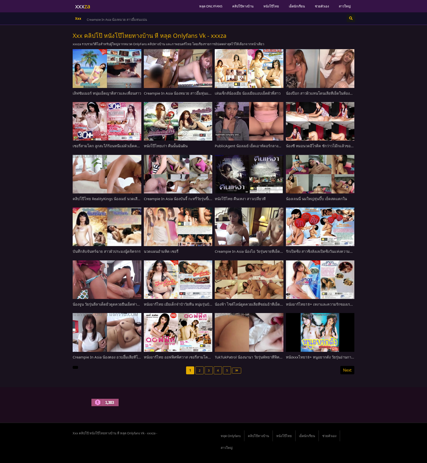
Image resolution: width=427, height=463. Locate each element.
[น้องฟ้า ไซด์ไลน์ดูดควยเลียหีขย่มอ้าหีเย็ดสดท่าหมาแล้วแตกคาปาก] (249, 279)
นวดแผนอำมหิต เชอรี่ (161, 251)
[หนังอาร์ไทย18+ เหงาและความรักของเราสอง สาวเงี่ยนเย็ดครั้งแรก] (320, 279)
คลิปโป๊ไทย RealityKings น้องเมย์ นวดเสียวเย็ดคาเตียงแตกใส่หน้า (125, 198)
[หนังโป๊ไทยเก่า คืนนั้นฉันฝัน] (178, 121)
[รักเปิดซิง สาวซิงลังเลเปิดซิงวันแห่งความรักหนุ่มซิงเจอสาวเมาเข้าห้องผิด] (320, 227)
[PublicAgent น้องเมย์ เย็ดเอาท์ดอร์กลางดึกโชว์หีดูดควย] (249, 121)
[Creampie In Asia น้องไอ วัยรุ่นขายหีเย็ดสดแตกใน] (249, 227)
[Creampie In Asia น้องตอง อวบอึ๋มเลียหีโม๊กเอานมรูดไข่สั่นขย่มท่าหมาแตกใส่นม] (107, 332)
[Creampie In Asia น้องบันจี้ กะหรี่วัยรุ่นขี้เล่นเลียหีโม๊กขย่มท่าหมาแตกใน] (178, 174)
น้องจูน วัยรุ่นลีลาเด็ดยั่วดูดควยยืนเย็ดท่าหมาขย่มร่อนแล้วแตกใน (124, 304)
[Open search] (351, 18)
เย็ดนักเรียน (297, 6)
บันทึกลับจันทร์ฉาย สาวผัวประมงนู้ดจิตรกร (107, 251)
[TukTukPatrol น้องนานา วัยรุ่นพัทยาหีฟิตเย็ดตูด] (249, 332)
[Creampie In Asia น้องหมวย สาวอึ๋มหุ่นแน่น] (178, 68)
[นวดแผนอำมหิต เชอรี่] (178, 227)
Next (347, 370)
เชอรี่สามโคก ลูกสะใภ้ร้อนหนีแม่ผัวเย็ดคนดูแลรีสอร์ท (115, 145)
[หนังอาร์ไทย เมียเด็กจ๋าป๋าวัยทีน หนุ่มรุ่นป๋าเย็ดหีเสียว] (178, 279)
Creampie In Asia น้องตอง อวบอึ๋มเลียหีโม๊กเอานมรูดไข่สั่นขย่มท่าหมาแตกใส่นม (137, 357)
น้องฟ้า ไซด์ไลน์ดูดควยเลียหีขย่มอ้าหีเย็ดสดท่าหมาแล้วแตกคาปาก (268, 304)
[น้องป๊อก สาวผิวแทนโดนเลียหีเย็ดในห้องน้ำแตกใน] (320, 68)
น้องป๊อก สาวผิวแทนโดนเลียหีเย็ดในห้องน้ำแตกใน (325, 93)
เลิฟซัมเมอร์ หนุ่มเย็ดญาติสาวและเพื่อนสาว (107, 93)
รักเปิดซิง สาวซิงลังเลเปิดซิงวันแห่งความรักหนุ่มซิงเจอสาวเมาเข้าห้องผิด (343, 251)
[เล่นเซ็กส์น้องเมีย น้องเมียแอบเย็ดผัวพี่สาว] (249, 68)
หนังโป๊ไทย (271, 6)
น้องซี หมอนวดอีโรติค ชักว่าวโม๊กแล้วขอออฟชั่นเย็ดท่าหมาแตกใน (338, 145)
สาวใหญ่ (345, 6)
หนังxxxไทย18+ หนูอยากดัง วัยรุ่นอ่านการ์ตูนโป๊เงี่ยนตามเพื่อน (335, 357)
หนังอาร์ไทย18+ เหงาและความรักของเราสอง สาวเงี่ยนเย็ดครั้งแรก (339, 304)
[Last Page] (236, 371)
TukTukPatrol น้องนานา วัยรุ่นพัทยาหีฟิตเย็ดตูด (252, 357)
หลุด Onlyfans (210, 6)
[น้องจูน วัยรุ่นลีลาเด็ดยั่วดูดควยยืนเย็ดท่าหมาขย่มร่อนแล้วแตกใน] (107, 279)
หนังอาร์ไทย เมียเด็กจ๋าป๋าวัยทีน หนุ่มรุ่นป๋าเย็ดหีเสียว (185, 304)
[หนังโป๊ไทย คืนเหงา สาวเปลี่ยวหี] (249, 174)
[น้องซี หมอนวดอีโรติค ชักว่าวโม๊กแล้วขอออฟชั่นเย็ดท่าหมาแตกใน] (320, 121)
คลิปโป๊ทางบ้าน (243, 6)
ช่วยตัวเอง (322, 6)
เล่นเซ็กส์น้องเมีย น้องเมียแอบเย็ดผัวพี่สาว (247, 93)
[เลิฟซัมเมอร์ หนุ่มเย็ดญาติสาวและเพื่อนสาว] (107, 68)
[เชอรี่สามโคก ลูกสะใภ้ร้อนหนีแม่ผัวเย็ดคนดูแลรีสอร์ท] (107, 121)
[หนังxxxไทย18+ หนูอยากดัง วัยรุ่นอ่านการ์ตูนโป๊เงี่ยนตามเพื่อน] (320, 332)
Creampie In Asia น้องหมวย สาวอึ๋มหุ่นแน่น (117, 19)
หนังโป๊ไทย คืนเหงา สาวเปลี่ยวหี (240, 198)
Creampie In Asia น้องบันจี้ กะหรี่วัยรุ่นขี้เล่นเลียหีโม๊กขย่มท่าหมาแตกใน (201, 198)
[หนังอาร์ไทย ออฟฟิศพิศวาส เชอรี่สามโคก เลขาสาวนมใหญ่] (178, 332)
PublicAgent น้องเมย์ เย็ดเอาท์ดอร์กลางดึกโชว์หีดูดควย (259, 145)
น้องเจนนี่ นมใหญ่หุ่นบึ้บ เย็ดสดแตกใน (316, 198)
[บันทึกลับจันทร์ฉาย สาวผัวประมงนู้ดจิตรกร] (107, 227)
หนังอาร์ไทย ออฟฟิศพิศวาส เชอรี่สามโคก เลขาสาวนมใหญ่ (190, 357)
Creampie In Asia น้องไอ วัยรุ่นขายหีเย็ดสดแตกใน (255, 251)
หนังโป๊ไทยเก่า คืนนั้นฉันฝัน (166, 145)
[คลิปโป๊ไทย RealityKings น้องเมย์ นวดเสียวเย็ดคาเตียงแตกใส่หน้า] (107, 174)
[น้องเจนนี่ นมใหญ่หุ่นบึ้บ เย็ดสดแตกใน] (320, 174)
